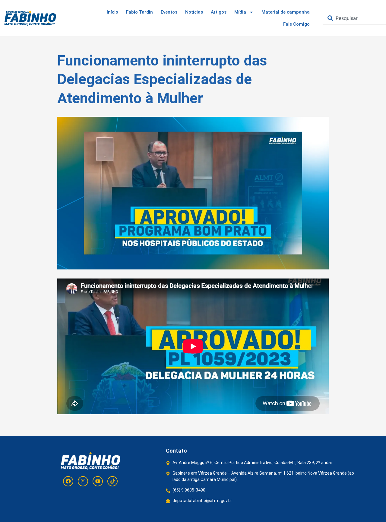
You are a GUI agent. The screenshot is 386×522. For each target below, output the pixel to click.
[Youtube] (98, 481)
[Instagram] (83, 481)
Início (112, 12)
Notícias (194, 12)
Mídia (240, 12)
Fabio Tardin (139, 12)
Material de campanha (285, 12)
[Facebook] (68, 481)
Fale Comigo (296, 24)
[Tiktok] (112, 481)
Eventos (169, 12)
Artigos (218, 12)
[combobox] (354, 18)
